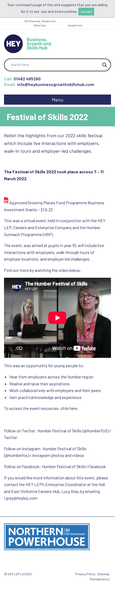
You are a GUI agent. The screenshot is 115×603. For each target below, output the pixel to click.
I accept (86, 11)
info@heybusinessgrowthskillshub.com (55, 84)
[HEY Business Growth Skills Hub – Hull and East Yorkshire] (27, 43)
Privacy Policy (85, 574)
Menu (57, 100)
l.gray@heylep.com (20, 497)
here (73, 408)
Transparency (99, 579)
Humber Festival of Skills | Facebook (74, 466)
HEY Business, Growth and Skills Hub (39, 23)
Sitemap (103, 574)
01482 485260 (27, 78)
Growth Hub (75, 25)
